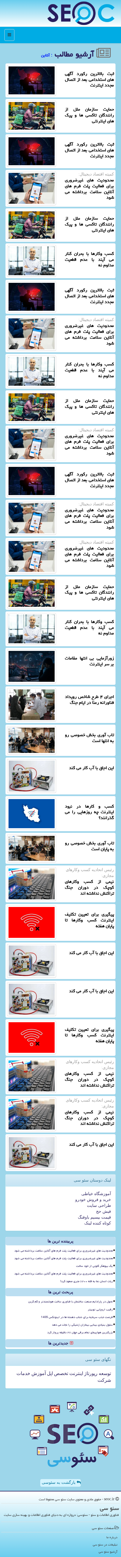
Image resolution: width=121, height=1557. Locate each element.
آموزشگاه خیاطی (96, 1194)
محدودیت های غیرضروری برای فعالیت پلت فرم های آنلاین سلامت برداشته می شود (63, 1251)
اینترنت (75, 1373)
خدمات (23, 1373)
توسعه (104, 1373)
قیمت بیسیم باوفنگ (94, 1217)
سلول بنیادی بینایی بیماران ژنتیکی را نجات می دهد (82, 1325)
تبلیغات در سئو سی (105, 1544)
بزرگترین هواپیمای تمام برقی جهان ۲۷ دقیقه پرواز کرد (80, 1332)
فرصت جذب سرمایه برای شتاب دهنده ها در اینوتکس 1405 (77, 1317)
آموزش (38, 1373)
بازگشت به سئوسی (59, 1482)
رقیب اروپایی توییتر (100, 1309)
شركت (104, 1380)
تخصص (60, 1373)
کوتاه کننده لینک (97, 1223)
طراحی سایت (99, 1205)
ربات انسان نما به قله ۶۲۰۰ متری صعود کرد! (86, 1281)
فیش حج (103, 1211)
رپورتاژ (90, 1373)
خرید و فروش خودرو (93, 1199)
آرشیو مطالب (75, 54)
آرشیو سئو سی (108, 1551)
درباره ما (111, 1537)
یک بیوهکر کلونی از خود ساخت (94, 1266)
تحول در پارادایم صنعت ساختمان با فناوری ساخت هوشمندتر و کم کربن (70, 1301)
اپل (49, 1373)
